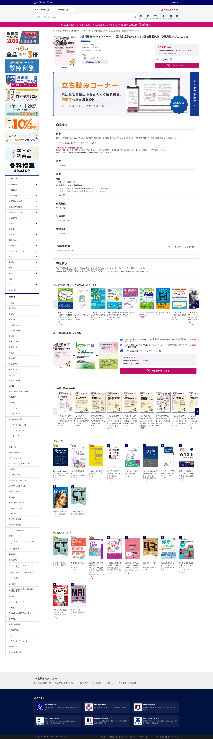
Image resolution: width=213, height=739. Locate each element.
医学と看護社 (14, 549)
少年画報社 (13, 469)
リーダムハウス (15, 475)
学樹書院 (12, 554)
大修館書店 (13, 646)
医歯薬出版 (13, 347)
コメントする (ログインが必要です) (181, 247)
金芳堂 (11, 353)
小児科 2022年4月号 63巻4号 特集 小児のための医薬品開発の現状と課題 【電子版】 (156, 346)
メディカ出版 (14, 342)
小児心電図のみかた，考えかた (139, 351)
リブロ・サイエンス (16, 508)
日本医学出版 (14, 630)
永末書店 (12, 584)
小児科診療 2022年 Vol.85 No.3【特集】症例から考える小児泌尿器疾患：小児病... (155, 340)
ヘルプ (156, 737)
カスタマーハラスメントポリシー (141, 737)
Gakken (12, 375)
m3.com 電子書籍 (59, 31)
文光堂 (11, 303)
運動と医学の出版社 (16, 652)
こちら (148, 150)
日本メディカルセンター (18, 392)
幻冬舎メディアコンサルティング (22, 573)
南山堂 (11, 336)
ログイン (165, 2)
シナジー (12, 514)
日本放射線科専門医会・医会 (20, 613)
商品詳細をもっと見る (93, 62)
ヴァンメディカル (16, 458)
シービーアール (15, 414)
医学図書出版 (14, 491)
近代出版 (12, 619)
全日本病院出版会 (16, 419)
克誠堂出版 (13, 369)
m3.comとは (175, 737)
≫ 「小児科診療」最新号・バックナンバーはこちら (76, 143)
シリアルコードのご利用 (126, 683)
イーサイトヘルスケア (17, 530)
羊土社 (11, 314)
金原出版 (12, 319)
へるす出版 (13, 408)
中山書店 (12, 358)
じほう (11, 441)
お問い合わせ (164, 737)
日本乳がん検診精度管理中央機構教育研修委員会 (22, 590)
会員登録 (174, 2)
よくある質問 (83, 683)
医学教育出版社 (15, 525)
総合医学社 (13, 364)
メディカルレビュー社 (17, 425)
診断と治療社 (14, 453)
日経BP (11, 386)
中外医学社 (13, 308)
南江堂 (11, 536)
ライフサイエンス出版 (17, 486)
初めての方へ (97, 683)
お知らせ (109, 683)
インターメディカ (16, 436)
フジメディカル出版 (16, 430)
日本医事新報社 (15, 330)
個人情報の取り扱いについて (118, 737)
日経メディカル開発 (16, 503)
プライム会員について (42, 683)
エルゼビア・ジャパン (17, 480)
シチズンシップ (15, 635)
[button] (197, 304)
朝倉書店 (12, 597)
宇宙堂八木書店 (15, 519)
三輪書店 (12, 397)
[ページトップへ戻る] (206, 735)
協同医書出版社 (15, 624)
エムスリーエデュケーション (20, 464)
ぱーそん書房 (14, 578)
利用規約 (103, 737)
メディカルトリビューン (18, 641)
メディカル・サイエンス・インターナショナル (22, 566)
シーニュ (12, 497)
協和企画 (12, 447)
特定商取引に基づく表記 (64, 683)
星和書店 (12, 608)
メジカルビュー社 (16, 325)
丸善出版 (12, 403)
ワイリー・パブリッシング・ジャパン (22, 542)
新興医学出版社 (15, 380)
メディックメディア (16, 602)
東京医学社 (13, 560)
